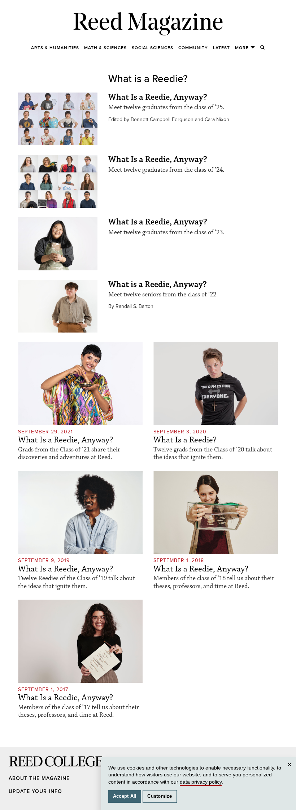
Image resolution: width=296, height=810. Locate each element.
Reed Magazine (148, 24)
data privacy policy (201, 782)
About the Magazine (39, 778)
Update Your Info (35, 791)
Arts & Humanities (55, 47)
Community (193, 47)
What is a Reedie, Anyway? (157, 284)
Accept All (125, 796)
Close (290, 771)
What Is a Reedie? (185, 439)
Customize (159, 796)
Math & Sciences (105, 47)
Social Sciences (152, 47)
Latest (221, 47)
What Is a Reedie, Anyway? (157, 97)
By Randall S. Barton (130, 306)
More (242, 47)
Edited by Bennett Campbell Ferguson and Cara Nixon (168, 119)
